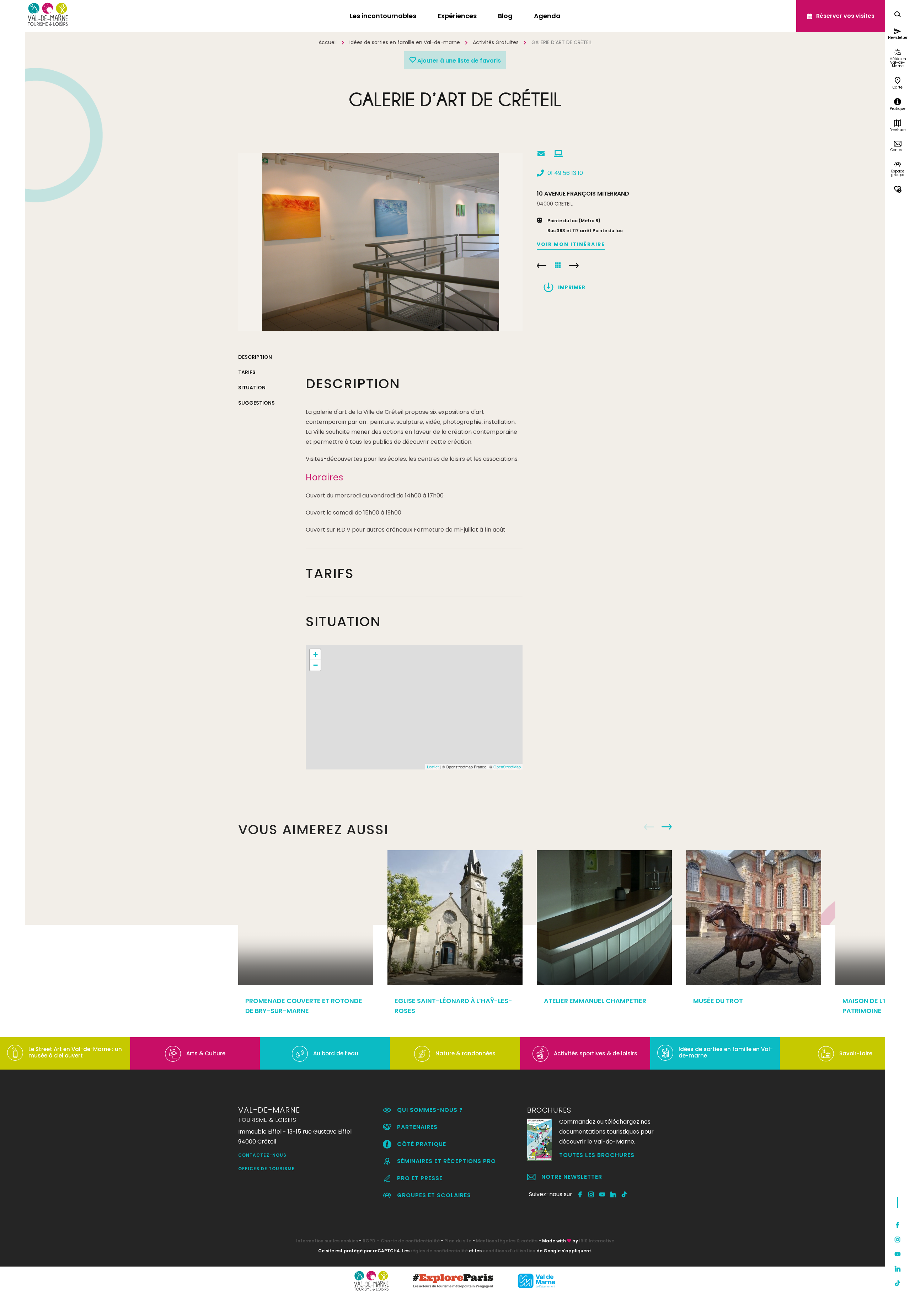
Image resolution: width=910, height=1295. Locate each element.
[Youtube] (897, 1254)
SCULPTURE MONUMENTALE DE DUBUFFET (541, 265)
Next (667, 827)
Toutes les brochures (597, 1155)
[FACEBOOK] (580, 1194)
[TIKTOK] (624, 1194)
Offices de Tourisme (266, 1169)
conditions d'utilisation (509, 1251)
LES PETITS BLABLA (574, 265)
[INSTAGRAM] (591, 1194)
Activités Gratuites (496, 42)
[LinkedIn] (897, 1268)
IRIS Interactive (596, 1241)
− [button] (315, 665)
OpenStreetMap (507, 766)
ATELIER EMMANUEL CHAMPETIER (595, 1000)
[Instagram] (897, 1239)
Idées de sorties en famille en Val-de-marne (404, 42)
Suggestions (256, 402)
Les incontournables (383, 15)
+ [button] (315, 654)
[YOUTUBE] (602, 1194)
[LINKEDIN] (613, 1194)
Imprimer (571, 287)
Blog (505, 15)
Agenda (547, 15)
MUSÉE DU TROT (718, 1000)
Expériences (457, 15)
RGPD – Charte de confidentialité (401, 1241)
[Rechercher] (897, 15)
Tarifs (247, 372)
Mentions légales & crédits (506, 1241)
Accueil (327, 42)
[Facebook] (897, 1225)
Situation (252, 387)
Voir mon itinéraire (571, 244)
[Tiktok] (897, 1283)
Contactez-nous (262, 1155)
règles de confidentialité (439, 1251)
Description (255, 357)
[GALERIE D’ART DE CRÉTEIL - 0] (380, 242)
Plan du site (457, 1241)
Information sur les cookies (327, 1241)
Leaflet (433, 766)
